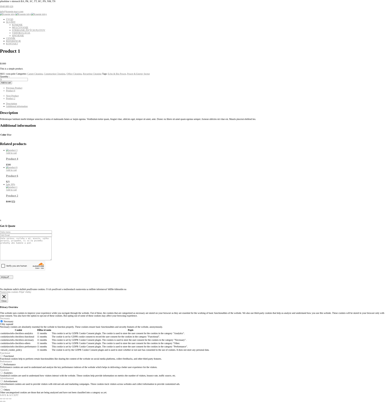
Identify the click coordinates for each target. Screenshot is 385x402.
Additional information (17, 106)
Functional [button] (5, 353)
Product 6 (12, 175)
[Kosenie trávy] (8, 14)
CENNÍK (10, 38)
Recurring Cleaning (92, 74)
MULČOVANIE (20, 27)
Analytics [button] (4, 370)
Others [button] (3, 386)
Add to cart (6, 83)
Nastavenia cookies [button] (9, 292)
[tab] (195, 103)
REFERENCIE (13, 41)
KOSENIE (17, 24)
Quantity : (4, 76)
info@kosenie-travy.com (11, 11)
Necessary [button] (5, 318)
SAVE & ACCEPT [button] (9, 395)
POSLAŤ (5, 277)
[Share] (4, 398)
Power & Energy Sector (138, 74)
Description (11, 103)
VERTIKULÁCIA (21, 33)
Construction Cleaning (54, 74)
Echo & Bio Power (117, 74)
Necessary (8, 321)
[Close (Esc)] (1, 398)
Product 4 (12, 158)
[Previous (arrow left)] (1, 401)
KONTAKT (12, 43)
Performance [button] (6, 361)
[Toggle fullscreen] (7, 398)
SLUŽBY (11, 22)
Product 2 (12, 195)
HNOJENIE (18, 35)
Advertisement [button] (7, 378)
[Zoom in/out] (10, 398)
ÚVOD (9, 19)
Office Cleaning (74, 74)
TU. (129, 289)
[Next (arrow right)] (4, 401)
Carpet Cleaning (35, 74)
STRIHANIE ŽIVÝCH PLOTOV (28, 30)
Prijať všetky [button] (25, 292)
